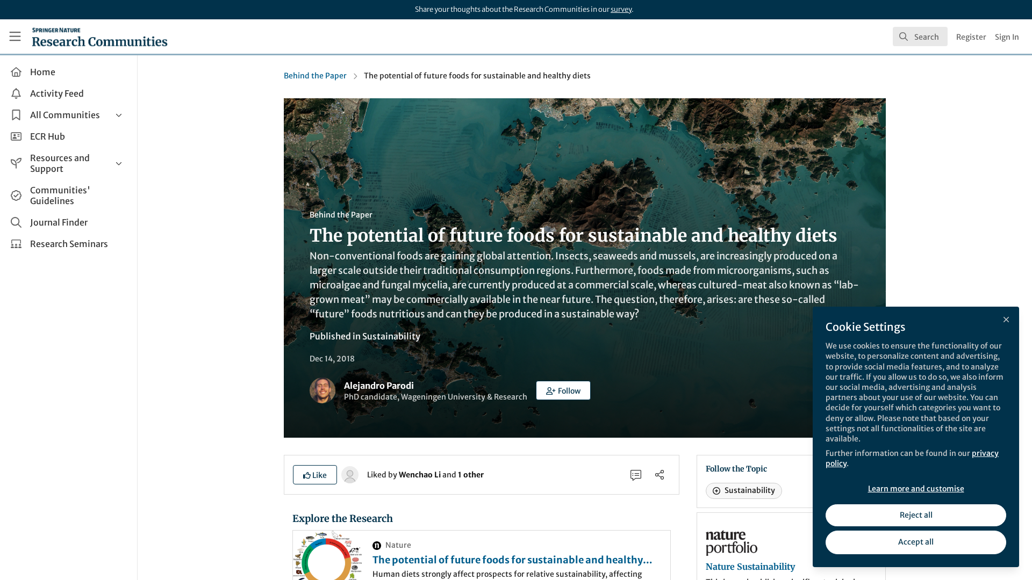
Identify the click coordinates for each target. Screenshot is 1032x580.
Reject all (916, 515)
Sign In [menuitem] (1007, 37)
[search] (920, 36)
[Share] (659, 474)
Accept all (916, 542)
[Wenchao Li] (350, 474)
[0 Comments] (636, 474)
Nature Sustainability (750, 566)
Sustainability (391, 336)
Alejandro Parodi (379, 385)
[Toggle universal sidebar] (15, 36)
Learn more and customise (916, 489)
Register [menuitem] (971, 37)
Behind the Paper (315, 76)
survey (621, 9)
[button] (563, 390)
